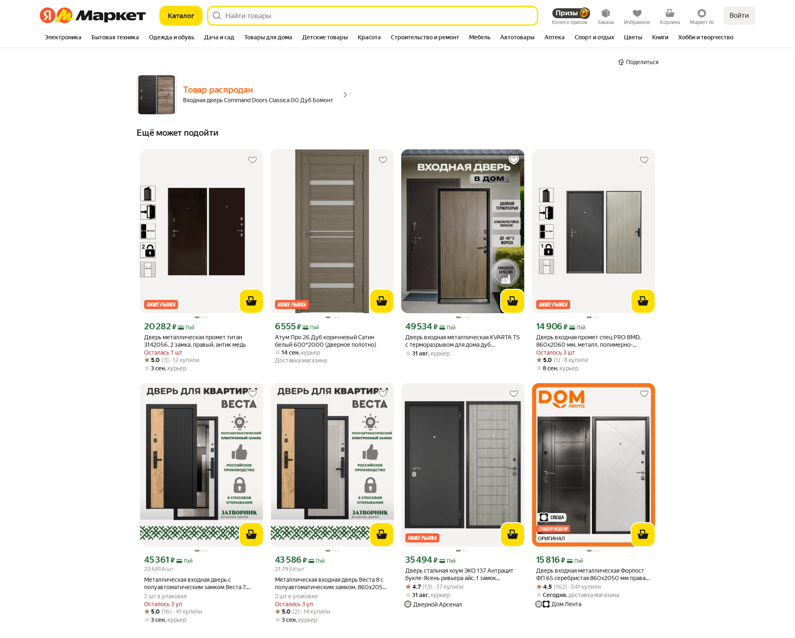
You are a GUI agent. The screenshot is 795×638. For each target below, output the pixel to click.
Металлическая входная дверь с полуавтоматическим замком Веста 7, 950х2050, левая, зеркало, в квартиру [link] (196, 583)
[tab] (63, 38)
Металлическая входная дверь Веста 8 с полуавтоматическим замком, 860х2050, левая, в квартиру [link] (331, 583)
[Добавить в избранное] (252, 160)
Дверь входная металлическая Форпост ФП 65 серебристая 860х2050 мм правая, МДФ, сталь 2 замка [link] (593, 574)
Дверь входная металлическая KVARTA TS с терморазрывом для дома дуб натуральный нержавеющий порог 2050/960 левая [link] (462, 341)
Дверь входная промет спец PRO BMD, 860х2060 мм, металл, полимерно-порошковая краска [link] (588, 341)
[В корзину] (251, 301)
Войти (739, 15)
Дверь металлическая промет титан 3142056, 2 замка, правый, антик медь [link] (195, 341)
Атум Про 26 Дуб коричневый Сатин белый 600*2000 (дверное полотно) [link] (325, 341)
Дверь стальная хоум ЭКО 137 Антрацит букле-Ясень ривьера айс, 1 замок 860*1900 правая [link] (459, 574)
